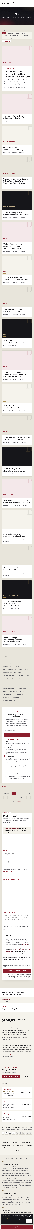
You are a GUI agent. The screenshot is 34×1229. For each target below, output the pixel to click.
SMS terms (25, 944)
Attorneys (12, 1148)
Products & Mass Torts (9, 682)
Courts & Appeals (16, 685)
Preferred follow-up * (10, 932)
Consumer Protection (8, 675)
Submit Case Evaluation (17, 970)
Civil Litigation (17, 663)
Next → (19, 801)
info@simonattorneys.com (9, 1072)
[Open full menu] (30, 3)
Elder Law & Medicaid (8, 694)
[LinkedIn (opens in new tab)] (6, 1133)
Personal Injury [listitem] (14, 35)
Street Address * (8, 871)
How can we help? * (9, 912)
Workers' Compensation (9, 669)
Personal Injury (7, 663)
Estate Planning (7, 666)
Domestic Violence (25, 691)
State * (5, 896)
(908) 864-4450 (26, 1092)
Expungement (15, 697)
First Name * (7, 836)
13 (13, 801)
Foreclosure (6, 697)
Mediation (20, 694)
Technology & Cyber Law (24, 682)
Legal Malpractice (23, 669)
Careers (20, 1148)
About (5, 1148)
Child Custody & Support (23, 675)
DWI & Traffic (17, 666)
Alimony (5, 691)
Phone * (5, 850)
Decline (22, 1221)
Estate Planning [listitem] (7, 38)
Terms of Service (19, 949)
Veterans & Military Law (9, 700)
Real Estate (6, 685)
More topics (6, 41)
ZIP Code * (6, 904)
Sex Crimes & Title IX (24, 688)
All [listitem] (4, 33)
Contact (18, 1150)
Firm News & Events (22, 679)
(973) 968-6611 (26, 1104)
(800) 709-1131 (9, 1070)
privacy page (7, 1218)
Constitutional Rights (8, 679)
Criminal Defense (16, 660)
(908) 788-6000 (26, 1116)
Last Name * (7, 844)
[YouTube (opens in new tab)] (10, 1133)
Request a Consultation (11, 1076)
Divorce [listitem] (5, 35)
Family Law (5, 660)
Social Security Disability (9, 688)
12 (28, 797)
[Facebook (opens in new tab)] (3, 1133)
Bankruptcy (17, 672)
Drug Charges (13, 691)
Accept (29, 1221)
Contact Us (26, 1076)
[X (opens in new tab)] (13, 1133)
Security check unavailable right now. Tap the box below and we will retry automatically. (16, 766)
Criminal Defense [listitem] (21, 33)
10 (21, 797)
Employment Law (7, 672)
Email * (5, 859)
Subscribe (17, 735)
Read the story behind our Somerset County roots (16, 1059)
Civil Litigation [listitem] (25, 35)
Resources (29, 1148)
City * (5, 888)
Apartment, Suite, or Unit (11, 879)
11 (24, 797)
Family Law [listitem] (10, 33)
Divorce (25, 660)
